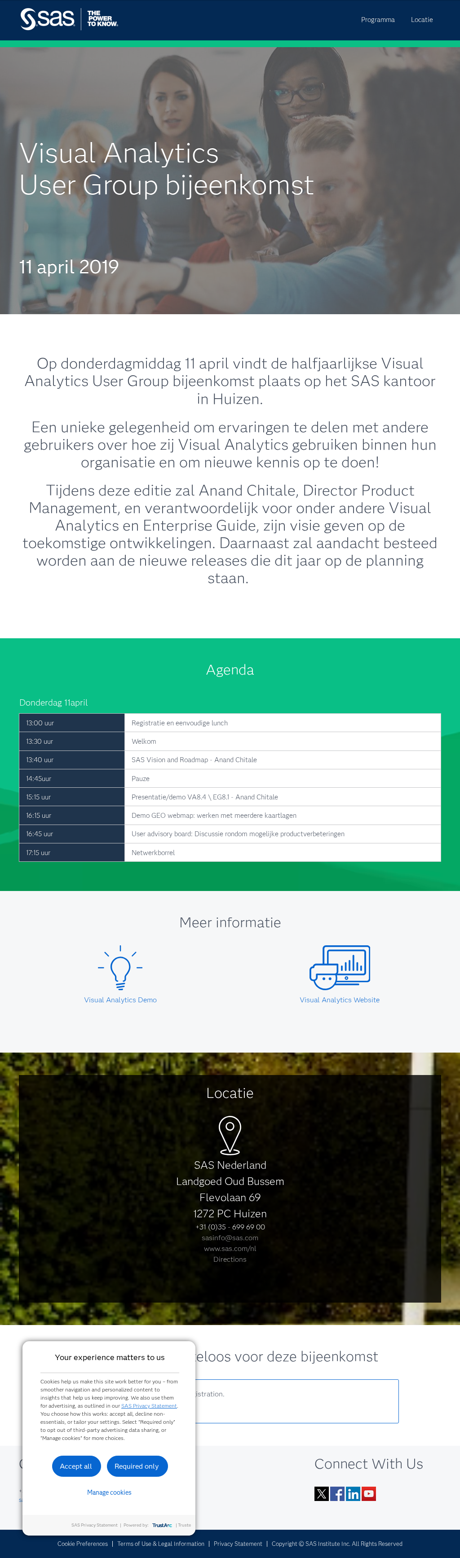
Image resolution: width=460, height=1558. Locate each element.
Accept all (76, 1466)
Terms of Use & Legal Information (160, 1543)
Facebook (337, 1494)
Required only (137, 1466)
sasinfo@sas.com (230, 1237)
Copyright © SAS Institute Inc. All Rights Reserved (337, 1543)
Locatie (422, 20)
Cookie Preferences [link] (83, 1543)
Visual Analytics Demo (120, 1000)
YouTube (369, 1494)
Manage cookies (109, 1492)
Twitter (321, 1494)
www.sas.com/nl (230, 1248)
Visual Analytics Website (340, 1000)
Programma (378, 20)
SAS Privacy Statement (149, 1405)
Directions (230, 1259)
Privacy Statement (238, 1543)
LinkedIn (353, 1494)
